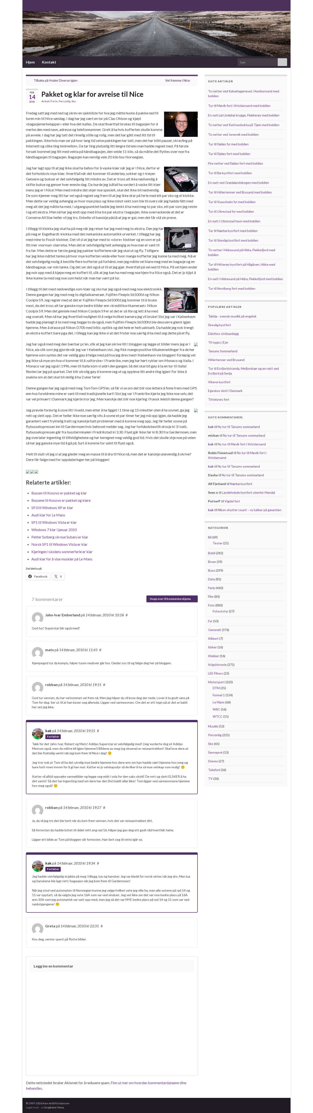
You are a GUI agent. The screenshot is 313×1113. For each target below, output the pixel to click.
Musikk (213, 726)
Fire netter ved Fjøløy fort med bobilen (235, 163)
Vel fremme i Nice (177, 80)
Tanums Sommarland (222, 351)
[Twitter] (43, 5)
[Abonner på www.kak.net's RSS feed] (28, 5)
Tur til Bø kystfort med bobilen (230, 173)
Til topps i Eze (218, 342)
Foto (211, 605)
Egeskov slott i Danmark (225, 391)
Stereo (213, 761)
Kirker (212, 647)
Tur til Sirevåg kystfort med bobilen (233, 240)
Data (211, 579)
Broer (212, 562)
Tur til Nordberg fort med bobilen (231, 288)
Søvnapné (215, 752)
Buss (211, 570)
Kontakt (49, 62)
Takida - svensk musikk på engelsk (232, 316)
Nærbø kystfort (241, 484)
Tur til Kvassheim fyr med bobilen (231, 202)
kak (47, 101)
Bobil (211, 553)
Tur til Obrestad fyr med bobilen (231, 211)
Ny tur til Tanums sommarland (239, 427)
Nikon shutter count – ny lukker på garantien (249, 510)
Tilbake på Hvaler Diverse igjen (55, 80)
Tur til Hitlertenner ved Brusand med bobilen (240, 192)
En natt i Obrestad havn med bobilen (234, 221)
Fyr (210, 621)
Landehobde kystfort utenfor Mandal (248, 492)
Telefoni (214, 770)
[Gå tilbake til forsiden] (156, 33)
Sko (73, 101)
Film (211, 596)
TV (210, 778)
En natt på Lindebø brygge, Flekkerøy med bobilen (243, 115)
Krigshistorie (217, 665)
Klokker (213, 656)
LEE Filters (215, 673)
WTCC (217, 716)
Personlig (64, 101)
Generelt (214, 630)
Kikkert (213, 638)
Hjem (30, 62)
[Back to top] (302, 1102)
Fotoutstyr (220, 611)
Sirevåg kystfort (219, 325)
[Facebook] (35, 5)
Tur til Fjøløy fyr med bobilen (228, 144)
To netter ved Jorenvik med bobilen (233, 134)
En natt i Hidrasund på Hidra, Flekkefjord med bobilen (245, 279)
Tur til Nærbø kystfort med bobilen (233, 231)
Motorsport (216, 682)
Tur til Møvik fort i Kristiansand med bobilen (239, 105)
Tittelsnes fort (218, 399)
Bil (209, 537)
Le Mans (219, 702)
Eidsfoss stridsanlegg (223, 334)
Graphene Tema (54, 1107)
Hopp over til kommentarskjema (170, 599)
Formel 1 (219, 695)
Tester (217, 543)
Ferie (54, 101)
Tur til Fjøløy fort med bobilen (229, 154)
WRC (216, 709)
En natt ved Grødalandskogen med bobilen (238, 183)
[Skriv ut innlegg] (194, 102)
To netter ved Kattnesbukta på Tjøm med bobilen (243, 125)
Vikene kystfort (219, 382)
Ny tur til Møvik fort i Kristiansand (242, 444)
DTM (216, 688)
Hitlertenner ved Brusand (226, 360)
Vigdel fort (232, 501)
